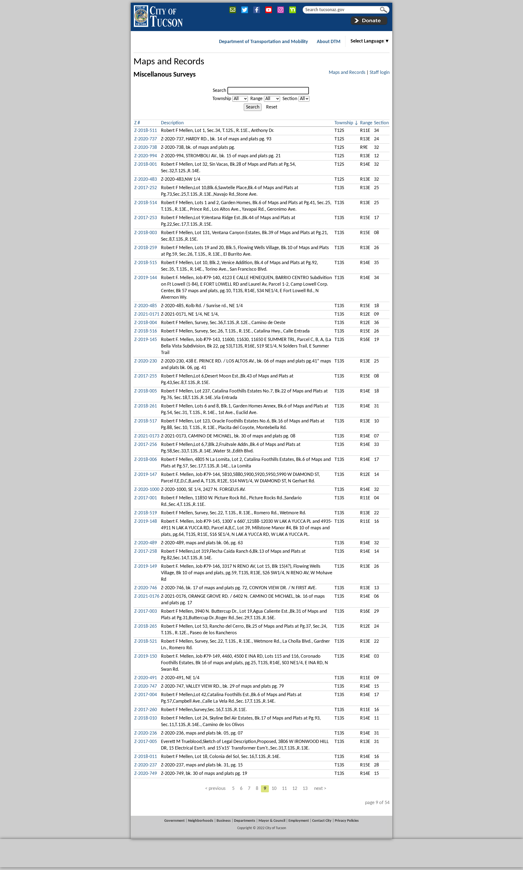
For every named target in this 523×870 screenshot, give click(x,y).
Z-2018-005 (145, 391)
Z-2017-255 (145, 376)
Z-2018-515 (145, 263)
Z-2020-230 (145, 361)
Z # (137, 123)
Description (172, 123)
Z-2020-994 (145, 156)
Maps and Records (168, 62)
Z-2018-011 (145, 756)
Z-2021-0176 (146, 596)
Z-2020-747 (145, 686)
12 (294, 788)
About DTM (328, 42)
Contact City (322, 821)
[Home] (158, 15)
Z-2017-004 (145, 695)
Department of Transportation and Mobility (263, 42)
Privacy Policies (347, 821)
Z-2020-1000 (146, 489)
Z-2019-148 (145, 521)
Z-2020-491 (145, 678)
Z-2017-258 (145, 551)
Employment (298, 821)
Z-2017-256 (145, 444)
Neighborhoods (200, 821)
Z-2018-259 (145, 248)
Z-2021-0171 (146, 314)
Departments (244, 821)
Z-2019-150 (145, 656)
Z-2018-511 (145, 130)
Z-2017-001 (145, 498)
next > (320, 788)
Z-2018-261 (145, 406)
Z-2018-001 (145, 164)
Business (224, 821)
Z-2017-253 (145, 218)
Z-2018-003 (145, 233)
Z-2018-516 (145, 331)
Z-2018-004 (145, 323)
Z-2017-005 (145, 741)
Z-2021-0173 (146, 436)
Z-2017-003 (145, 611)
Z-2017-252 (145, 188)
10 (274, 788)
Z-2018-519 (145, 513)
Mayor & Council (272, 821)
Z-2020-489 (145, 543)
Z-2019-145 (145, 339)
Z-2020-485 (145, 306)
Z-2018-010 (145, 718)
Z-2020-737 (145, 139)
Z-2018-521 (145, 641)
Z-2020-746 (145, 588)
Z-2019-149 (145, 566)
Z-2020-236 (145, 733)
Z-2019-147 (145, 474)
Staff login (380, 72)
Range (256, 98)
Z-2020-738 (145, 147)
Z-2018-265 (145, 626)
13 (305, 788)
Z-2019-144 (145, 278)
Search (219, 90)
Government (174, 821)
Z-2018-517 (145, 421)
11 (284, 788)
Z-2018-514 (145, 203)
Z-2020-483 (145, 179)
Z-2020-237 (145, 765)
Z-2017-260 (145, 710)
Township (221, 98)
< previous (215, 788)
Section (289, 98)
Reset (271, 107)
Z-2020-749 (145, 773)
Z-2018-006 (145, 459)
